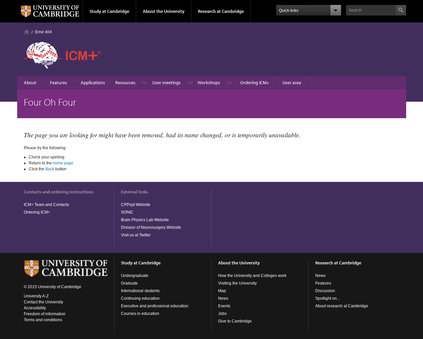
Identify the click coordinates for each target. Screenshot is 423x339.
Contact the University (43, 302)
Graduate (129, 283)
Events (224, 306)
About (30, 82)
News (223, 298)
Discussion (325, 290)
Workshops (209, 82)
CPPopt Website (135, 204)
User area (292, 82)
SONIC (127, 212)
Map (222, 290)
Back (49, 169)
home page (63, 163)
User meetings (166, 82)
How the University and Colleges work (252, 275)
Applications (93, 82)
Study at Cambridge (109, 11)
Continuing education (140, 298)
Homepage (26, 32)
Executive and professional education (154, 306)
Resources (125, 82)
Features (58, 82)
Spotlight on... (327, 298)
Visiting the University (237, 283)
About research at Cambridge (341, 306)
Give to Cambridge (235, 321)
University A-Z (36, 296)
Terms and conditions (43, 320)
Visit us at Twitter (136, 235)
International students (140, 290)
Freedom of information (44, 314)
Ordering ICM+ (254, 82)
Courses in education (140, 313)
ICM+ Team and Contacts (46, 204)
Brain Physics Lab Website (145, 220)
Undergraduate (134, 275)
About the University (163, 11)
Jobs (222, 313)
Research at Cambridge (221, 11)
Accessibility (35, 308)
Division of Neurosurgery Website (151, 227)
